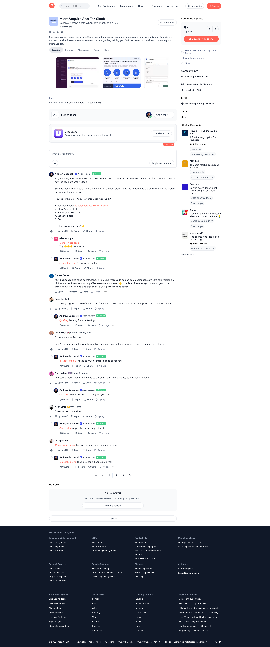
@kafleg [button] (63, 320)
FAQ (105, 642)
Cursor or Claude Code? (190, 599)
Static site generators (59, 626)
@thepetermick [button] (67, 360)
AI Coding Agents (57, 546)
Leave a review (113, 505)
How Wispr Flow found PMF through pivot (198, 617)
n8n (94, 603)
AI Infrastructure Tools (102, 546)
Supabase (97, 630)
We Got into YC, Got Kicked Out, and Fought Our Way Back (199, 612)
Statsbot (194, 184)
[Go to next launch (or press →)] (215, 29)
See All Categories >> (188, 573)
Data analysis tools (201, 197)
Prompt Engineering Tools (104, 550)
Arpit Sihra (60, 406)
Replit (138, 621)
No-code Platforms (57, 617)
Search (138, 554)
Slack (70, 102)
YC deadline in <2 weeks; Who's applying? (198, 608)
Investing (196, 149)
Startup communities (202, 177)
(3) (63, 416)
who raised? (196, 233)
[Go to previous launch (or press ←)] (209, 29)
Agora (193, 210)
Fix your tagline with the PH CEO (194, 630)
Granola (95, 621)
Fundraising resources (202, 154)
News (141, 6)
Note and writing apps (145, 546)
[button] (106, 49)
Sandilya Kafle (62, 299)
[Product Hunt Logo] (52, 6)
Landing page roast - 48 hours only (195, 626)
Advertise (172, 6)
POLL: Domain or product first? (193, 603)
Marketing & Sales (186, 538)
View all (113, 518)
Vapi (94, 617)
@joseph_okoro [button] (67, 461)
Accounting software (144, 568)
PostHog (96, 612)
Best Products (105, 6)
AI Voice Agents (185, 568)
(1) (67, 251)
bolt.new (140, 608)
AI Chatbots (97, 542)
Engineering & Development (62, 538)
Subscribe (196, 6)
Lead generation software (190, 542)
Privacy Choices (144, 642)
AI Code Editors (56, 550)
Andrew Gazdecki (64, 173)
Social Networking (100, 568)
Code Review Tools (57, 612)
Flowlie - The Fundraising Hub (203, 132)
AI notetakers (141, 542)
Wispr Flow (141, 612)
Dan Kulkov (61, 373)
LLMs (94, 538)
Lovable (96, 599)
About (98, 642)
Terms (112, 642)
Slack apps (58, 32)
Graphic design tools (58, 576)
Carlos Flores (62, 275)
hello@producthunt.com (196, 642)
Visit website (167, 22)
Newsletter (81, 642)
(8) (63, 231)
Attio (94, 608)
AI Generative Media (58, 580)
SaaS (98, 102)
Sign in (215, 6)
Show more (162, 114)
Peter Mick (60, 332)
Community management (103, 576)
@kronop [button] (64, 394)
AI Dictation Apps (57, 603)
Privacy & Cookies (126, 642)
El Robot (194, 161)
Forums (156, 6)
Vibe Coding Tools (57, 542)
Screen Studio (142, 603)
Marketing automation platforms (193, 546)
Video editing (55, 568)
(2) (63, 308)
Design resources (57, 572)
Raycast (96, 626)
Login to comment (162, 163)
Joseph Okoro (62, 440)
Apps (91, 642)
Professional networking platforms (107, 572)
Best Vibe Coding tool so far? (192, 621)
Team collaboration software (148, 550)
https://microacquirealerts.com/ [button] (92, 205)
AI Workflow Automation (146, 558)
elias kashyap (66, 238)
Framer (139, 617)
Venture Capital (84, 102)
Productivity (197, 172)
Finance (139, 564)
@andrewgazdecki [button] (69, 242)
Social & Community (202, 220)
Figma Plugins (55, 621)
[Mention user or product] (55, 163)
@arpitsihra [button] (65, 428)
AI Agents (183, 564)
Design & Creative (57, 564)
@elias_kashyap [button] (67, 263)
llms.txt (168, 642)
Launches (125, 6)
